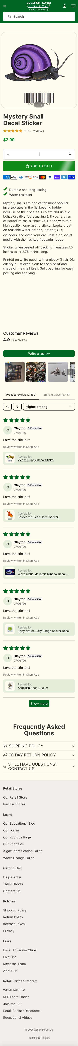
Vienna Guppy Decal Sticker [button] (36, 460)
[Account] (64, 6)
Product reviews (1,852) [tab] (21, 394)
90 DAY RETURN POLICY (32, 755)
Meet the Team (14, 964)
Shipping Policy (15, 910)
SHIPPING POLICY (26, 746)
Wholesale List (14, 990)
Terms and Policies (39, 1037)
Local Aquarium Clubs (19, 950)
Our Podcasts (13, 844)
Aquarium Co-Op (43, 1029)
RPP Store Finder (16, 997)
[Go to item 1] (15, 372)
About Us (10, 971)
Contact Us (11, 891)
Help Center (12, 877)
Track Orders (13, 884)
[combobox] (33, 16)
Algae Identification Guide (22, 851)
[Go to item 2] (36, 372)
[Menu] (4, 6)
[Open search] (7, 406)
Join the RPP (12, 1004)
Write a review (39, 354)
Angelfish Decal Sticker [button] (33, 687)
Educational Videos (17, 1018)
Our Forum (11, 830)
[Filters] (17, 406)
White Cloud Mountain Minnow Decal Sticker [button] (41, 574)
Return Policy (13, 917)
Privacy (8, 931)
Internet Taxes (14, 924)
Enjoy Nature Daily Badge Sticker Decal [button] (43, 630)
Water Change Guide (18, 858)
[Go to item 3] (58, 372)
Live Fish (9, 957)
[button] (10, 458)
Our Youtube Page (17, 837)
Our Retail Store (15, 797)
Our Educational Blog (19, 823)
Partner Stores (14, 804)
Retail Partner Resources (21, 1011)
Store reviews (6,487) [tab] (57, 394)
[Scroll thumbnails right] (70, 372)
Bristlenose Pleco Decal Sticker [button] (38, 517)
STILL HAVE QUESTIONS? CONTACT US (32, 766)
